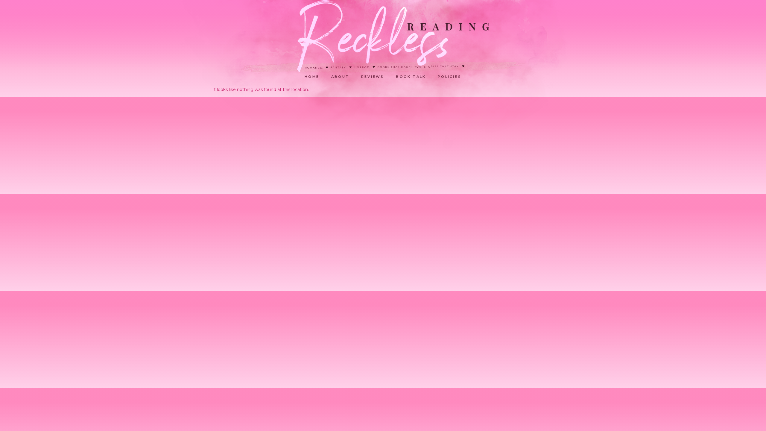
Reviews (372, 77)
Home (312, 77)
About (340, 77)
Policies (449, 77)
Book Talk (411, 77)
